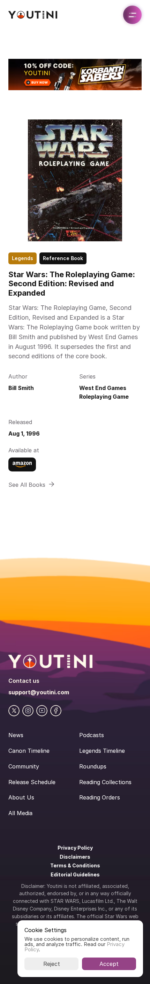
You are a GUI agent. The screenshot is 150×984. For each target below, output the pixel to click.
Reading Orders (99, 797)
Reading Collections (105, 782)
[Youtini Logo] (32, 15)
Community (23, 766)
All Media (20, 813)
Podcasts (91, 735)
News (15, 735)
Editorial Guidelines (75, 874)
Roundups (92, 766)
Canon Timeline (29, 750)
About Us (21, 797)
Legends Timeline (102, 750)
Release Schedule (31, 782)
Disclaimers (75, 857)
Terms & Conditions (75, 865)
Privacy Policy (75, 848)
